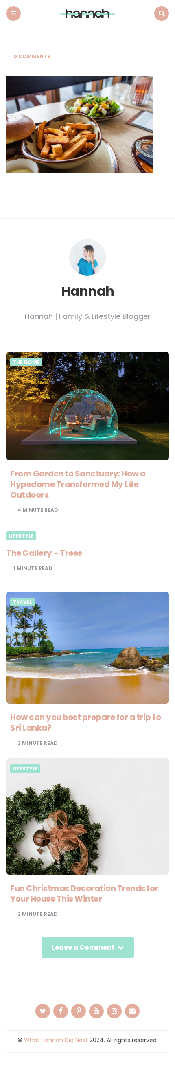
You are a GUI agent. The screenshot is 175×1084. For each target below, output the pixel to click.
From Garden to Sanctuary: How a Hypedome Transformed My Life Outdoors (78, 484)
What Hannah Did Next (56, 1040)
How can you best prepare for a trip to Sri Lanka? (85, 722)
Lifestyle (21, 536)
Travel (22, 602)
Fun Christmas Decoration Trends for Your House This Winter (84, 893)
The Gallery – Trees (44, 553)
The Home (26, 362)
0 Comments (31, 56)
